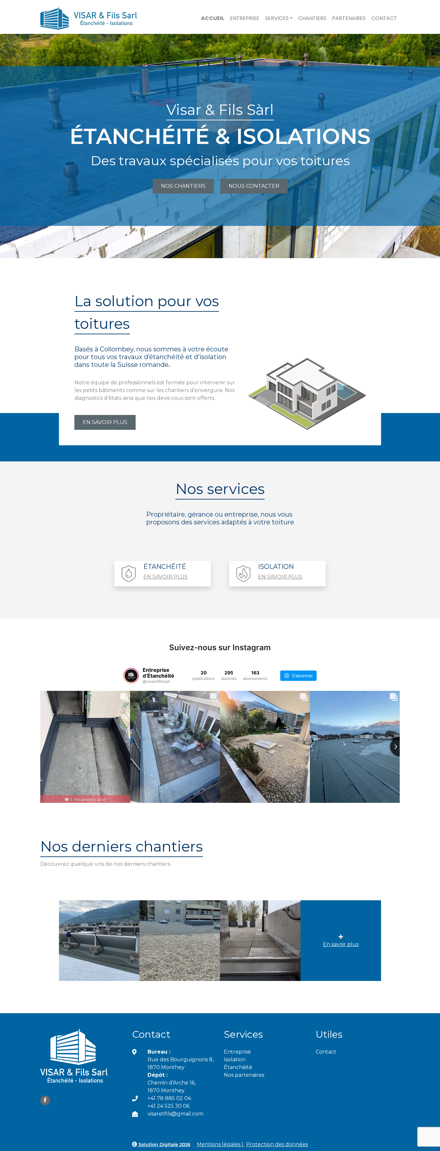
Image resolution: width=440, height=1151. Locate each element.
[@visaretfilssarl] (131, 675)
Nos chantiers (183, 186)
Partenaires (349, 18)
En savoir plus (341, 944)
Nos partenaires (244, 1075)
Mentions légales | (220, 1144)
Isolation (234, 1059)
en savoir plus (165, 577)
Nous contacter (254, 186)
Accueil (212, 18)
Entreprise (244, 18)
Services (277, 18)
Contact (384, 18)
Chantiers (312, 18)
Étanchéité (238, 1067)
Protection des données (277, 1144)
